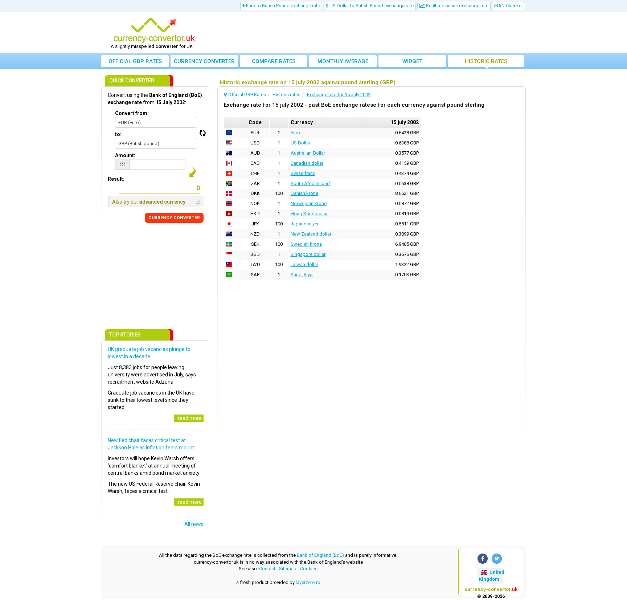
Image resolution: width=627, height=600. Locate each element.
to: (118, 134)
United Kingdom (491, 576)
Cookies (308, 568)
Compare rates (273, 61)
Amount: (125, 155)
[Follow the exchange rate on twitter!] (497, 559)
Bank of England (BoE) (320, 555)
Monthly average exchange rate (342, 62)
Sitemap (287, 568)
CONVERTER (174, 217)
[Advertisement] (367, 32)
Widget (412, 61)
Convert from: (132, 113)
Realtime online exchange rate (456, 5)
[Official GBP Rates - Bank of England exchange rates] (154, 30)
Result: (116, 179)
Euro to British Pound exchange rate (282, 5)
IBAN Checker (508, 5)
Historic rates (486, 61)
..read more (189, 418)
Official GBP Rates (135, 61)
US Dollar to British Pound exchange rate (371, 5)
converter (204, 61)
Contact (267, 568)
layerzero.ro (308, 582)
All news (194, 524)
